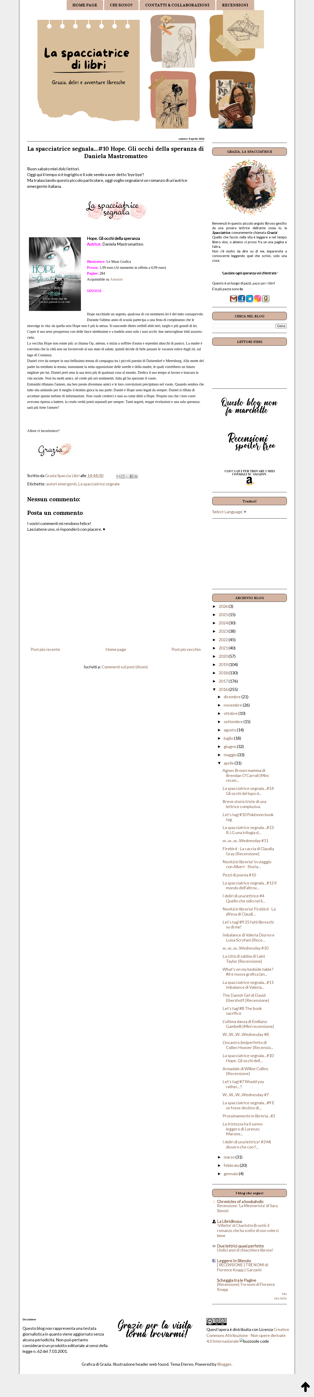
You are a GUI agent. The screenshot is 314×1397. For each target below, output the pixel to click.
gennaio (231, 1173)
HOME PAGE (84, 5)
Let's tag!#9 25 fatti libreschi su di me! (248, 924)
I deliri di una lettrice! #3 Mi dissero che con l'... (247, 1144)
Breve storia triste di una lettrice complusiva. (244, 804)
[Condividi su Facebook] (131, 476)
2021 (223, 647)
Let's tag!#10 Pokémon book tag (248, 817)
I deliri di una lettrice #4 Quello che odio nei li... (244, 898)
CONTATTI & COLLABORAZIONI (177, 5)
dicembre (232, 696)
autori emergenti (61, 483)
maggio (230, 754)
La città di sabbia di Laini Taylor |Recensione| (244, 959)
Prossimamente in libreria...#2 (249, 1115)
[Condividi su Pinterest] (136, 476)
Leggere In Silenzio (234, 1260)
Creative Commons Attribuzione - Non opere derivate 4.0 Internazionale (247, 1335)
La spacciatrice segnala (99, 483)
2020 (223, 656)
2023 (223, 631)
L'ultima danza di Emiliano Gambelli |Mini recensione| (248, 1024)
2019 (223, 664)
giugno (230, 746)
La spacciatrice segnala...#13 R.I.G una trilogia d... (248, 830)
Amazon (116, 279)
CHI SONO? (121, 5)
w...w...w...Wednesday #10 (245, 948)
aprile (229, 762)
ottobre (231, 713)
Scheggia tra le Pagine (236, 1280)
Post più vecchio (186, 649)
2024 (223, 622)
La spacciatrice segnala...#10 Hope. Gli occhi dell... (248, 1058)
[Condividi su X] (127, 476)
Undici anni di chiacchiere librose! (245, 1250)
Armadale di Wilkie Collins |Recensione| (245, 1071)
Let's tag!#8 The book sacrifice (242, 1011)
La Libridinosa (229, 1221)
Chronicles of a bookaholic (240, 1201)
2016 (223, 689)
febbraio (232, 1165)
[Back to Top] (305, 1388)
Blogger (224, 1364)
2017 (223, 681)
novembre (233, 704)
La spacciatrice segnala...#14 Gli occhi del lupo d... (248, 791)
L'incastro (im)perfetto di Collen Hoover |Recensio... (248, 1045)
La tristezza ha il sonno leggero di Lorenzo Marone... (243, 1128)
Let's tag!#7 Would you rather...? (243, 1084)
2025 (223, 614)
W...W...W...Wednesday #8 (246, 1034)
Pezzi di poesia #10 (239, 874)
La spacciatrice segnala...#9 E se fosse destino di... (248, 1105)
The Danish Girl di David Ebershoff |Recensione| (246, 998)
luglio (229, 738)
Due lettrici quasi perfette (240, 1245)
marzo (229, 1156)
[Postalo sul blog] (122, 476)
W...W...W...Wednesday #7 (246, 1094)
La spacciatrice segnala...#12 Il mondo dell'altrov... (250, 885)
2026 (223, 606)
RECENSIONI (235, 5)
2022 (223, 639)
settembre (233, 721)
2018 (223, 672)
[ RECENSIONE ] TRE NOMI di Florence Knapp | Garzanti (242, 1267)
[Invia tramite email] (118, 476)
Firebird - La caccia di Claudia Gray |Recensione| (248, 851)
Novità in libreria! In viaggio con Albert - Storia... (247, 864)
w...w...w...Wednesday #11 (245, 840)
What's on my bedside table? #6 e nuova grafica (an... (248, 972)
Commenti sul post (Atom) (125, 666)
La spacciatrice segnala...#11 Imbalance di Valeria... (248, 985)
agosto (230, 729)
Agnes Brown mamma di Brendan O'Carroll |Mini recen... (246, 775)
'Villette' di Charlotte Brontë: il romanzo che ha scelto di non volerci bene (248, 1230)
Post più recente (45, 649)
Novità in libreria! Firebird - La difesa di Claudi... (249, 911)
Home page (116, 649)
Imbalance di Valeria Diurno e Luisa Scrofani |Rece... (248, 937)
